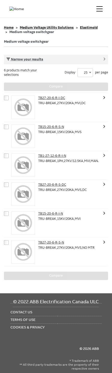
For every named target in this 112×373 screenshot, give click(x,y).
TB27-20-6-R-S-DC (52, 184)
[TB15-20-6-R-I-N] (23, 223)
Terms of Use (22, 319)
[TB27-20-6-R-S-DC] (23, 194)
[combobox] (85, 72)
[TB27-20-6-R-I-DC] (23, 107)
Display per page (86, 72)
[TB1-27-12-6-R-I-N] (23, 165)
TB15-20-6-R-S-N (51, 127)
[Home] (17, 9)
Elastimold (89, 27)
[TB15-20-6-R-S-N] (23, 136)
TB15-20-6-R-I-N (50, 213)
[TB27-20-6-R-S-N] (23, 252)
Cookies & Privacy (27, 327)
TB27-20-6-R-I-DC (51, 98)
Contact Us (21, 312)
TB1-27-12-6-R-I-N (52, 156)
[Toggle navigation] (99, 8)
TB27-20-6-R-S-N (51, 242)
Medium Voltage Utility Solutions (47, 27)
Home (9, 27)
